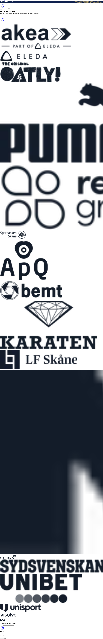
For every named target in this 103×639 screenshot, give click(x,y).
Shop (2, 5)
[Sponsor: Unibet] (12, 2)
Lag (2, 7)
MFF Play (3, 6)
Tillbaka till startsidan (3, 14)
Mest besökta (2, 630)
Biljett (2, 4)
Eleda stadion (2, 631)
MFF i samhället (3, 632)
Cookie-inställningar (3, 638)
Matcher (3, 627)
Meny (1, 9)
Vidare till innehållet (2, 0)
